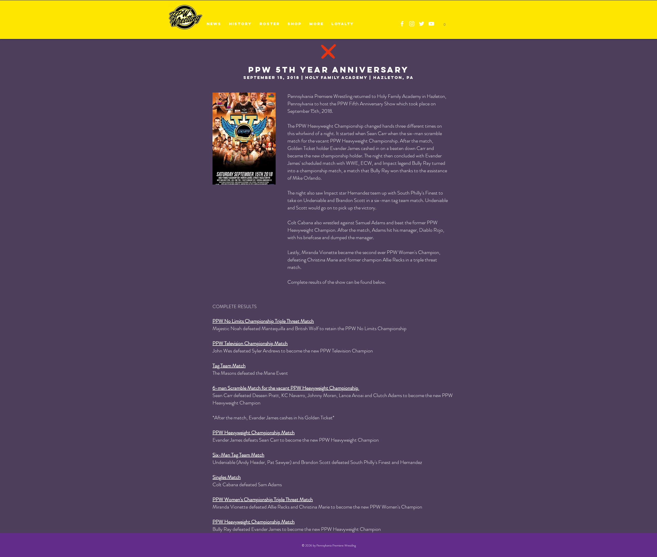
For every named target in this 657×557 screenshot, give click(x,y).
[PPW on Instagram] (411, 23)
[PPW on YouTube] (431, 23)
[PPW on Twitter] (421, 23)
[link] (444, 23)
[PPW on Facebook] (402, 23)
